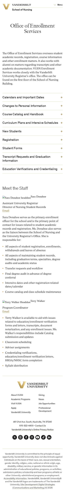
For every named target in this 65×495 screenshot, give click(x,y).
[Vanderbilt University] (32, 384)
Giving (41, 395)
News (41, 399)
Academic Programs (20, 399)
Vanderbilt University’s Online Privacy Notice (33, 430)
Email (5, 210)
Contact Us (40, 426)
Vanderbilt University (21, 412)
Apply (13, 408)
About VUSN (17, 395)
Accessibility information (15, 478)
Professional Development (45, 409)
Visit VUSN (16, 404)
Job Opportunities (47, 404)
